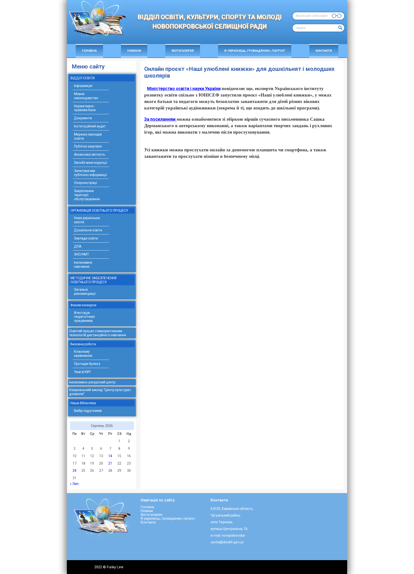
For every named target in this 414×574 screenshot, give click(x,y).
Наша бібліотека (83, 403)
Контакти (324, 50)
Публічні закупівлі (88, 146)
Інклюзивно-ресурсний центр (92, 382)
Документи (83, 118)
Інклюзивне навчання (83, 264)
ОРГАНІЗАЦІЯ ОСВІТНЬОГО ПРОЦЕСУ (99, 210)
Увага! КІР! (82, 372)
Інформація (83, 86)
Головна (89, 50)
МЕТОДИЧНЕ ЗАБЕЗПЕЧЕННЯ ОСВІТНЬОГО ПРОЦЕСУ (93, 280)
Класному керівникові (83, 354)
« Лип (74, 484)
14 (110, 456)
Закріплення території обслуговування (87, 195)
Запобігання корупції (90, 163)
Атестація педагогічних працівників (84, 317)
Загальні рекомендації (85, 292)
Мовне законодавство (86, 96)
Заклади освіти (86, 238)
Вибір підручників (88, 411)
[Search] (340, 28)
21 (110, 463)
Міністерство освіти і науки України (184, 88)
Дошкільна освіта (88, 230)
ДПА (77, 246)
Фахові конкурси (83, 305)
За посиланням (160, 119)
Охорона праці (85, 183)
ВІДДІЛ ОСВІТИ (82, 78)
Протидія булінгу (87, 364)
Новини (134, 50)
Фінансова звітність (89, 154)
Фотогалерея (183, 50)
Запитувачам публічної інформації (90, 173)
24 (74, 470)
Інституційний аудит (90, 126)
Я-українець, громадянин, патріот (254, 50)
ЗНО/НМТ (81, 254)
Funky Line (115, 567)
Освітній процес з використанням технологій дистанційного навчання (97, 333)
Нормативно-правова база (85, 108)
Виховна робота (83, 344)
